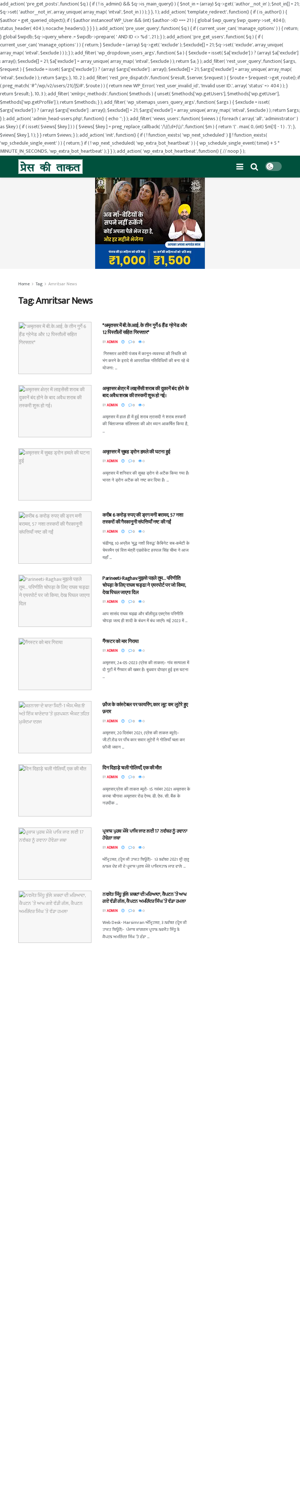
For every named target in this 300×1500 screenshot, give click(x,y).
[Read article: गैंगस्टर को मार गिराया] (54, 664)
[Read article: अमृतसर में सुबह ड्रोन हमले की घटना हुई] (54, 474)
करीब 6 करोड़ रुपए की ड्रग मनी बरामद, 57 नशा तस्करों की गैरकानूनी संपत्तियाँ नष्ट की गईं (142, 518)
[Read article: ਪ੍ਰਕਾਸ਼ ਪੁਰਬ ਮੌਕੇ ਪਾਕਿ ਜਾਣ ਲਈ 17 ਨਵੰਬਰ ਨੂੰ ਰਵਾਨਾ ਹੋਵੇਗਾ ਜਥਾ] (54, 853)
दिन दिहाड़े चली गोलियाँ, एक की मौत (132, 768)
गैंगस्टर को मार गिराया (120, 641)
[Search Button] (254, 167)
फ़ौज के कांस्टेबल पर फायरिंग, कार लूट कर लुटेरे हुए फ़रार (145, 708)
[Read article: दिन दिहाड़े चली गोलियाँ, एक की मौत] (54, 790)
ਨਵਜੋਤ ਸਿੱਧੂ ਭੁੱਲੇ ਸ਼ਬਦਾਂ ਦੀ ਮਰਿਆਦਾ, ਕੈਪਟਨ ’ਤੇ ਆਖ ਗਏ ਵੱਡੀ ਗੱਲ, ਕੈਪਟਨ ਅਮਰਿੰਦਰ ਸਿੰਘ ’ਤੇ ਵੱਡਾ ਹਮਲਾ (144, 898)
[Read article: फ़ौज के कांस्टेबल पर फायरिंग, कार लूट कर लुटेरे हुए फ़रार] (54, 727)
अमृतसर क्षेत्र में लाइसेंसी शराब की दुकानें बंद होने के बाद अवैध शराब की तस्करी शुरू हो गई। (145, 392)
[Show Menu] (239, 167)
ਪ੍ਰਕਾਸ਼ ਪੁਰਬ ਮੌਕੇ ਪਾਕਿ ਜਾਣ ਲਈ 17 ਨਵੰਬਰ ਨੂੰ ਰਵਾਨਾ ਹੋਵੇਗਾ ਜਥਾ (144, 834)
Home (24, 284)
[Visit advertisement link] (150, 223)
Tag (38, 284)
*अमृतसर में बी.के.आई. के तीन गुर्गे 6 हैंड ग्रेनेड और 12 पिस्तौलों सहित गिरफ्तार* (144, 329)
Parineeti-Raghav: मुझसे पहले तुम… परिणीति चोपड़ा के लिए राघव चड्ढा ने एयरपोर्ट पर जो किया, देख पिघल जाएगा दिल (144, 585)
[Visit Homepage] (50, 166)
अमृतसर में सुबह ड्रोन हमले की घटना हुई (136, 452)
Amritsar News (62, 284)
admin (112, 342)
